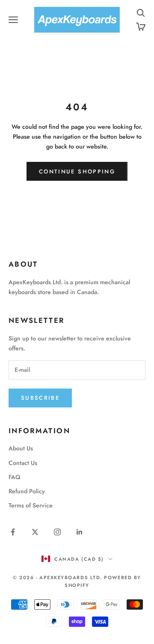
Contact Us (23, 463)
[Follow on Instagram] (57, 532)
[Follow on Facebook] (13, 532)
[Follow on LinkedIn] (79, 532)
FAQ (14, 477)
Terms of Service (31, 505)
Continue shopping (77, 171)
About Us (21, 448)
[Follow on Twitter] (35, 532)
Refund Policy (27, 491)
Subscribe (40, 398)
